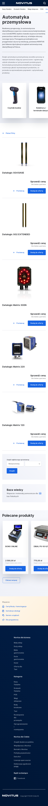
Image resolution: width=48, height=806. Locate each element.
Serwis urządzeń (12, 615)
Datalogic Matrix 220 (13, 366)
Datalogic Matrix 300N (14, 305)
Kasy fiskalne (6, 9)
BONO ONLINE (11, 546)
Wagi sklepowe (33, 9)
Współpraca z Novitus (22, 746)
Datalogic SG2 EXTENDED (16, 234)
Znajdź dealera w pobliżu (24, 742)
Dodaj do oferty (36, 191)
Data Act (17, 757)
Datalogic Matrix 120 (13, 425)
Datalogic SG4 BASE (13, 172)
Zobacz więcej (11, 580)
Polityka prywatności (22, 753)
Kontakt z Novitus (21, 749)
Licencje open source (22, 760)
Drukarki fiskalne (19, 9)
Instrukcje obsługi (13, 611)
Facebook (21, 778)
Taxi (15, 711)
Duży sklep (18, 646)
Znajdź (12, 471)
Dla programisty (12, 620)
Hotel (16, 663)
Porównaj (20, 191)
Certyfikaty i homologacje (16, 606)
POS (41, 9)
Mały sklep (18, 643)
